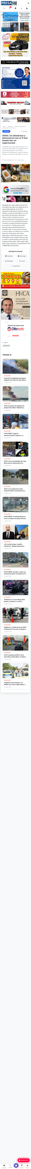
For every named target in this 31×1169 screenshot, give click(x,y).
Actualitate (10, 126)
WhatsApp (10, 261)
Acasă (4, 126)
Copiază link (16, 266)
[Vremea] (21, 8)
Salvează (25, 131)
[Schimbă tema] (27, 8)
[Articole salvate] (15, 8)
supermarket (6, 345)
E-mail (23, 261)
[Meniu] (28, 3)
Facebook (9, 256)
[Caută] (3, 8)
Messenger (23, 256)
